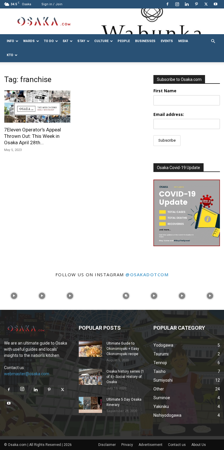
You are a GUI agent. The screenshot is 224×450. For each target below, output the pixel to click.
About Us (198, 445)
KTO (10, 55)
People (124, 41)
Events (167, 41)
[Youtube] (215, 4)
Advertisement (150, 445)
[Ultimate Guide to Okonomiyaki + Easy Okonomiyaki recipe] (90, 349)
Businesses (145, 41)
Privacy (127, 445)
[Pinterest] (196, 4)
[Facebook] (167, 4)
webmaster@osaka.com (26, 373)
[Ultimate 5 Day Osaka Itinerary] (90, 405)
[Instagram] (177, 4)
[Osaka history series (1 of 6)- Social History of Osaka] (90, 377)
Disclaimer (107, 445)
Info (10, 41)
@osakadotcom (147, 274)
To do (49, 41)
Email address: (168, 114)
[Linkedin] (186, 4)
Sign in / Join (51, 4)
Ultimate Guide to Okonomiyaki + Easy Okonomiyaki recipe (122, 348)
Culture (101, 41)
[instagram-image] (14, 296)
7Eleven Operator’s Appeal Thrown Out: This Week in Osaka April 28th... (32, 136)
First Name (164, 90)
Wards (29, 41)
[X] (206, 4)
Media (183, 41)
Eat (65, 41)
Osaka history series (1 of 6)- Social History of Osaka (125, 376)
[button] (213, 41)
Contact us (177, 445)
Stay (81, 41)
